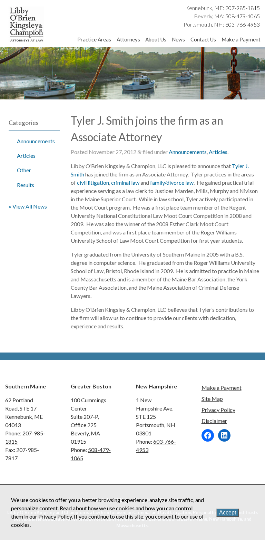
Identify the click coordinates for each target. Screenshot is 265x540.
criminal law (125, 182)
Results (25, 185)
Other (24, 170)
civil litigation (93, 182)
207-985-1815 (242, 7)
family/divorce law (172, 182)
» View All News (28, 206)
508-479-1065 (242, 16)
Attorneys (128, 39)
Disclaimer (214, 420)
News (178, 39)
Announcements (36, 141)
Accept (227, 512)
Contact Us (203, 39)
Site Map (212, 398)
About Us (155, 39)
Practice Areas (94, 39)
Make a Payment (241, 39)
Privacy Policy (218, 409)
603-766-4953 (242, 24)
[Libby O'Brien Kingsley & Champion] (26, 40)
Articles (26, 155)
